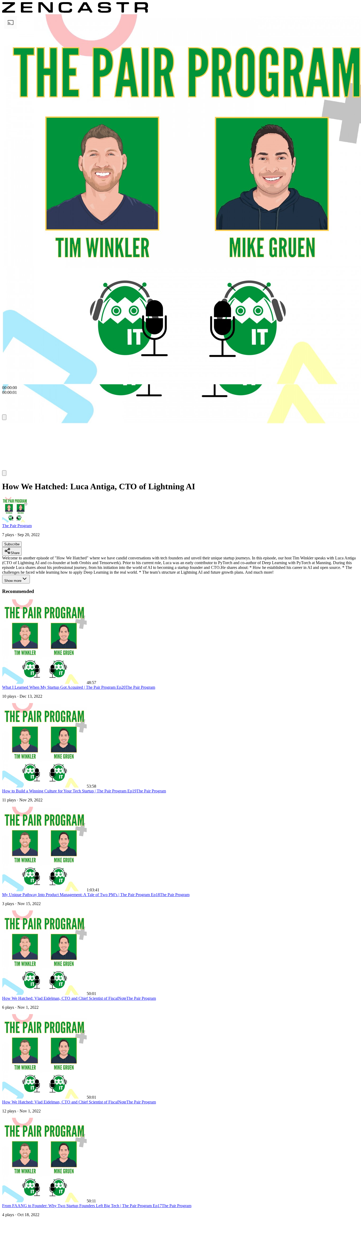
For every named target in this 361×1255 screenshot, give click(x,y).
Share (15, 553)
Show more (12, 581)
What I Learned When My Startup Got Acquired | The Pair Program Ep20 (64, 687)
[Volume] (4, 473)
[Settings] (4, 417)
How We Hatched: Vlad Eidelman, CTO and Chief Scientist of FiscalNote (64, 998)
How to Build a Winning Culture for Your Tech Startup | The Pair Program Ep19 (69, 791)
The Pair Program (17, 525)
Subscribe (12, 544)
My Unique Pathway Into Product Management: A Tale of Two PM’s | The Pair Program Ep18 (81, 894)
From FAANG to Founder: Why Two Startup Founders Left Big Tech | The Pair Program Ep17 (82, 1205)
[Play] (12, 427)
